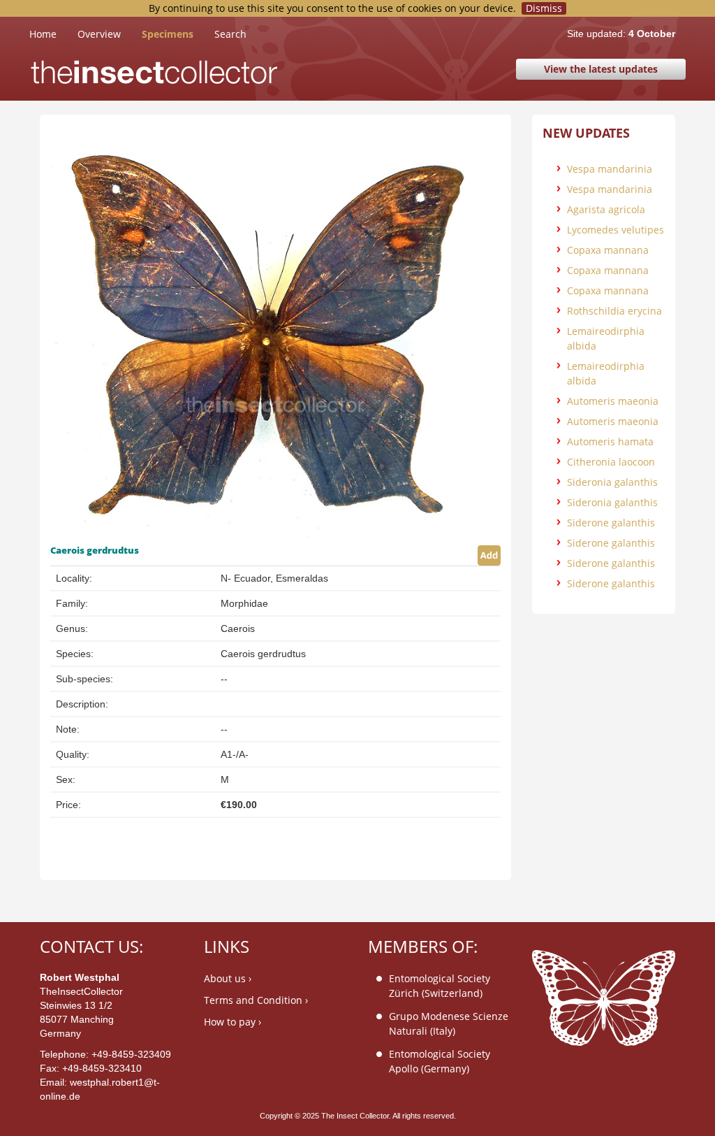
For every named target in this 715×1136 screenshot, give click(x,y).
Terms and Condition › (256, 1000)
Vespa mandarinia (609, 168)
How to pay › (232, 1021)
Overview (99, 34)
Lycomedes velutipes (615, 229)
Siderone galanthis (611, 522)
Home (53, 34)
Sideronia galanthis (612, 482)
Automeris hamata (610, 441)
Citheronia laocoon (611, 461)
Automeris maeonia (612, 401)
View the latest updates (601, 69)
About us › (227, 978)
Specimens (167, 34)
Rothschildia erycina (614, 310)
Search (230, 34)
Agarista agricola (606, 209)
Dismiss (544, 8)
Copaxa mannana (608, 250)
